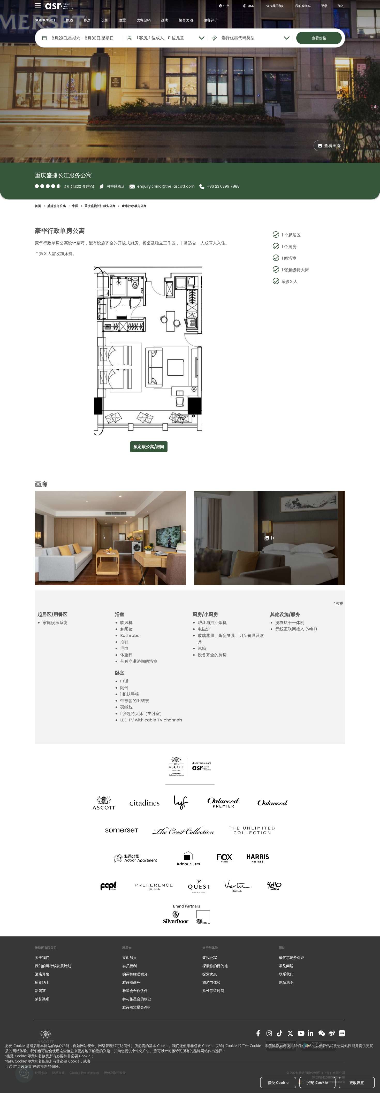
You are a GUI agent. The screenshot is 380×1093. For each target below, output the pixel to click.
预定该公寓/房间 (148, 447)
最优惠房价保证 (291, 957)
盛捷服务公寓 (56, 206)
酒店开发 (42, 974)
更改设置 (356, 1082)
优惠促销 (143, 20)
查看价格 (319, 38)
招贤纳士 (42, 982)
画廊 (164, 20)
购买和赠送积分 (135, 974)
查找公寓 (209, 957)
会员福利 (129, 965)
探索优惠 (209, 974)
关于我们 (42, 957)
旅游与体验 (212, 982)
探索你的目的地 (215, 965)
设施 (104, 20)
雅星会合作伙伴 (135, 990)
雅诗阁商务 (131, 982)
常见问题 (286, 965)
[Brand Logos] (103, 802)
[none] (73, 957)
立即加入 (129, 957)
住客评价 (210, 20)
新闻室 (40, 990)
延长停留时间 (213, 990)
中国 (75, 206)
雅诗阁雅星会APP (136, 1007)
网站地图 (286, 982)
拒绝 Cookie (317, 1082)
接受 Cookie (278, 1082)
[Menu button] (38, 6)
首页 (38, 206)
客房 (87, 20)
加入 (341, 6)
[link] (259, 1033)
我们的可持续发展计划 (53, 965)
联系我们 (286, 974)
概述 (69, 20)
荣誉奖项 (186, 20)
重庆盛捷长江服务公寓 (100, 206)
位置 (122, 20)
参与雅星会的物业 (136, 999)
